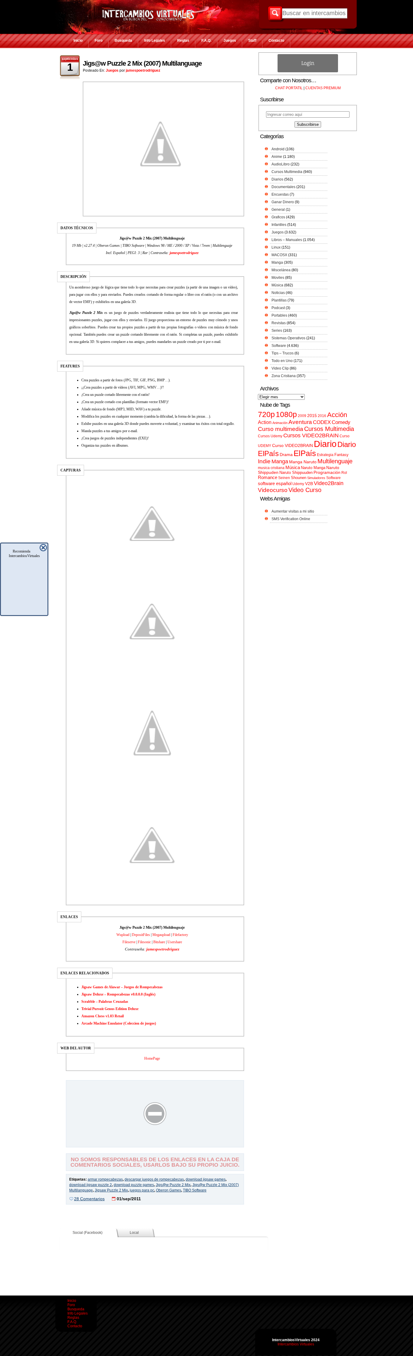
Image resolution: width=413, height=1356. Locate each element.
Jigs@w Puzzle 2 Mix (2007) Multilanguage (142, 63)
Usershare (174, 942)
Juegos (229, 40)
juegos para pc (142, 1190)
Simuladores (316, 478)
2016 (322, 416)
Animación (280, 423)
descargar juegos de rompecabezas (154, 1179)
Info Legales (154, 40)
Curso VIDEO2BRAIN (292, 445)
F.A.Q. (206, 40)
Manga (277, 262)
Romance (267, 477)
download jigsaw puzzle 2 (90, 1185)
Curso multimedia (280, 429)
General (278, 209)
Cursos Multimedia (287, 172)
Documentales (283, 187)
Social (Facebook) (87, 1233)
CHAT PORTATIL (289, 88)
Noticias (278, 293)
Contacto (276, 40)
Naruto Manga (313, 467)
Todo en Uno (282, 361)
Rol (344, 473)
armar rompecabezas (105, 1179)
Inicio (78, 40)
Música (277, 285)
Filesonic (144, 942)
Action (265, 422)
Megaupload (161, 935)
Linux (276, 247)
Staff (252, 40)
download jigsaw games (206, 1179)
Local (134, 1233)
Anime (277, 157)
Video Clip (280, 368)
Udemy (298, 484)
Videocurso (273, 490)
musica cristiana (271, 468)
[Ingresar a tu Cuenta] (308, 71)
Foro (98, 40)
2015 (312, 415)
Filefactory (180, 935)
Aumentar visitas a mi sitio (293, 511)
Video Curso (304, 490)
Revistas (279, 323)
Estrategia (325, 455)
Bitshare (159, 942)
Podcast (278, 308)
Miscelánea (281, 270)
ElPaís (305, 453)
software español (274, 483)
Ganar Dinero (283, 202)
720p (266, 414)
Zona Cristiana (284, 376)
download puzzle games (134, 1185)
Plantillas (279, 300)
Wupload (122, 935)
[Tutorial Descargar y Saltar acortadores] (155, 1143)
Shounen (298, 477)
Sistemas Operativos (288, 338)
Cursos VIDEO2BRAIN (311, 435)
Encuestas (280, 194)
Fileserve (128, 942)
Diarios (277, 179)
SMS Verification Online (291, 519)
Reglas (183, 40)
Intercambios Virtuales (296, 1344)
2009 (302, 416)
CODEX (322, 422)
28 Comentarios (89, 1198)
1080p (286, 414)
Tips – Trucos (283, 353)
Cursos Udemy (270, 436)
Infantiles (279, 225)
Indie (264, 461)
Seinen (284, 478)
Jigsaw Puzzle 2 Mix (111, 1190)
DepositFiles (141, 935)
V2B (309, 483)
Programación (327, 472)
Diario (325, 444)
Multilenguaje (335, 461)
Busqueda (123, 40)
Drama (286, 454)
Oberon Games (168, 1190)
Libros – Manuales (287, 240)
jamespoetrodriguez (143, 70)
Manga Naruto (303, 462)
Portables (279, 315)
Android (278, 149)
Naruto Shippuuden (296, 472)
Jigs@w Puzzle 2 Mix (173, 1185)
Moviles (278, 277)
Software (279, 346)
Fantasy (341, 454)
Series (277, 330)
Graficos (278, 217)
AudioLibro (281, 164)
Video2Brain (328, 483)
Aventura (300, 422)
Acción (337, 415)
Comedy (341, 422)
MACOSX (279, 255)
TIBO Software (195, 1190)
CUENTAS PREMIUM (323, 88)
